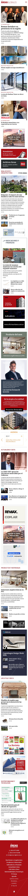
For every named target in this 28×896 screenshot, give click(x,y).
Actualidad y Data (8, 450)
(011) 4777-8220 (14, 850)
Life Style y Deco (7, 678)
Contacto (14, 883)
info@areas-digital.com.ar (15, 855)
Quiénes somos (14, 878)
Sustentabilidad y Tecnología (8, 782)
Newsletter (14, 881)
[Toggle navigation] (26, 2)
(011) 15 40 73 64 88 (15, 852)
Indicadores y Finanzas (12, 242)
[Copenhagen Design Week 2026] (14, 642)
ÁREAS (6, 632)
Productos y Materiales (10, 568)
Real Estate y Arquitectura (6, 172)
